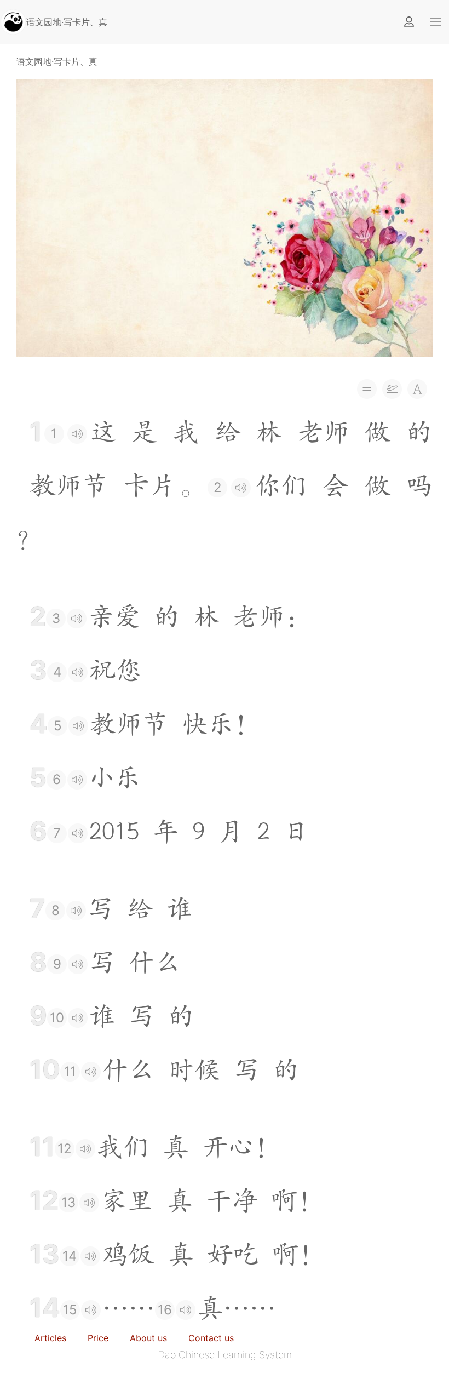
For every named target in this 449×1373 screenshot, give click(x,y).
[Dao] (13, 20)
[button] (436, 22)
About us (148, 1337)
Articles (50, 1337)
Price (98, 1337)
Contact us (211, 1337)
